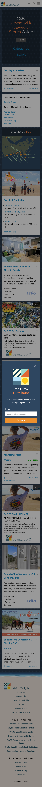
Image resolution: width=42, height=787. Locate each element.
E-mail (7, 409)
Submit (21, 420)
